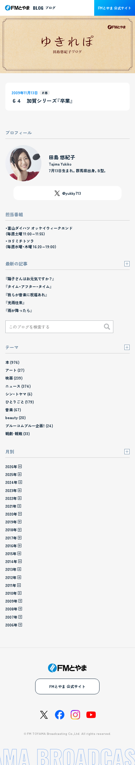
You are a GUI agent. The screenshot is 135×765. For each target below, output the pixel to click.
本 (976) (12, 362)
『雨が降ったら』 (18, 310)
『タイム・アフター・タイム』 (28, 286)
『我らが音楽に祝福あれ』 (26, 294)
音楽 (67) (13, 409)
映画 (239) (14, 377)
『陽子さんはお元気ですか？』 (29, 278)
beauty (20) (15, 417)
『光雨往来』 (15, 302)
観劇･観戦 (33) (17, 433)
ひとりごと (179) (19, 401)
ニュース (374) (18, 386)
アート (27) (14, 370)
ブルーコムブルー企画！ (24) (29, 425)
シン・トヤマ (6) (18, 393)
